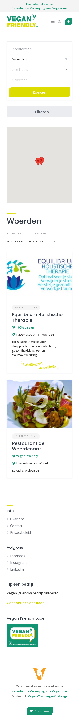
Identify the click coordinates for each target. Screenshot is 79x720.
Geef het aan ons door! (26, 602)
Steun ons (41, 711)
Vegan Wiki (35, 696)
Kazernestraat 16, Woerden (35, 335)
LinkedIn (17, 569)
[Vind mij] (66, 59)
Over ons (17, 519)
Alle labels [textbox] (20, 69)
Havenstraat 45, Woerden (33, 463)
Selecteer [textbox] (19, 80)
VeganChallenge (56, 696)
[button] (38, 161)
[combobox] (39, 69)
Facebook (17, 556)
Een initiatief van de (39, 6)
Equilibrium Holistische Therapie (37, 317)
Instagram (18, 562)
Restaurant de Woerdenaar (28, 446)
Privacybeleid (20, 532)
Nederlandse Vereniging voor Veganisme (39, 691)
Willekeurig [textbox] (35, 241)
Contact (16, 525)
